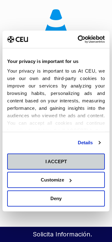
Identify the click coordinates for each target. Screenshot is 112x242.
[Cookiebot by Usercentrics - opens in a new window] (79, 39)
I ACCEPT (56, 161)
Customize (52, 179)
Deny (56, 198)
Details (85, 142)
